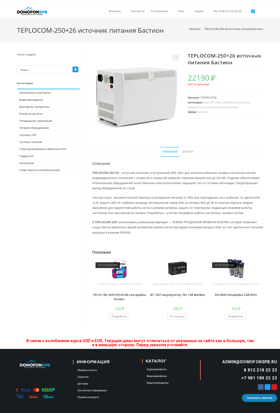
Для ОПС (175, 284)
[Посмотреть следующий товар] (260, 55)
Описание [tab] (170, 151)
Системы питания (226, 107)
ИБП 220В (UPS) (225, 102)
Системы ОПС (28, 135)
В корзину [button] (178, 316)
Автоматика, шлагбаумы (35, 92)
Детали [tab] (187, 151)
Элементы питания (130, 284)
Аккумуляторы (161, 284)
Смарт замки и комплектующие (39, 170)
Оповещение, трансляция (35, 121)
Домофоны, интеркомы (34, 107)
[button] (175, 57)
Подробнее (119, 316)
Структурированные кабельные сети (42, 149)
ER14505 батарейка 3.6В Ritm (236, 295)
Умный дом (26, 163)
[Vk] (261, 387)
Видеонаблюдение (31, 100)
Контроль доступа (30, 113)
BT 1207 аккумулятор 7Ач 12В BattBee (177, 295)
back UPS (209, 102)
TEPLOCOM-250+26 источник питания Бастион (233, 29)
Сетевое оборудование (34, 128)
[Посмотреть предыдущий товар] (253, 55)
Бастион (202, 112)
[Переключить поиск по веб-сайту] (262, 11)
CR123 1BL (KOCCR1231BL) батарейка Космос (119, 297)
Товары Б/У (26, 156)
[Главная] (184, 29)
